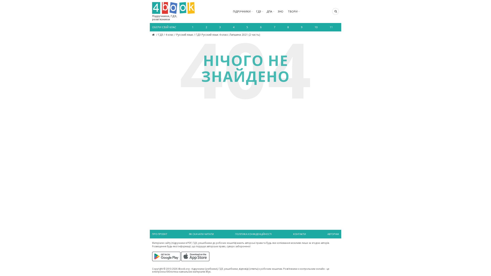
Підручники (241, 11)
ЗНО (280, 11)
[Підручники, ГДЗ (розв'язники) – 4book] (154, 34)
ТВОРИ (292, 11)
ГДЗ (258, 11)
